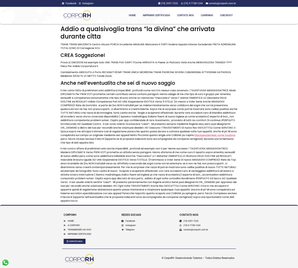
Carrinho (207, 15)
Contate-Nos (185, 15)
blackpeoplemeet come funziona (214, 135)
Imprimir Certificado (156, 15)
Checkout (226, 15)
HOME (132, 15)
